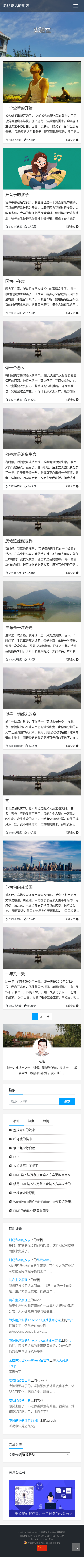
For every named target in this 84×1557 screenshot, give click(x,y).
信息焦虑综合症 (24, 1148)
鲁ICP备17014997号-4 (42, 1539)
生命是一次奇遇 (19, 627)
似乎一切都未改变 (21, 714)
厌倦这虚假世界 (19, 541)
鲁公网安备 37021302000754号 (44, 1543)
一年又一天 (15, 974)
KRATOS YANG (36, 1536)
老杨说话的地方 (16, 6)
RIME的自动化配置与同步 (31, 1211)
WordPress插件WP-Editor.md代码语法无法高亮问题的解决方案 (44, 1202)
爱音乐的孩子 (17, 194)
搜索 (67, 1101)
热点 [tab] (31, 1121)
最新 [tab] (16, 1121)
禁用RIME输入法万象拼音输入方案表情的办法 (44, 1184)
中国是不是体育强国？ (24, 1420)
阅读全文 (70, 140)
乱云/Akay (44, 1260)
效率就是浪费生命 (21, 454)
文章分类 (15, 1455)
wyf (70, 1320)
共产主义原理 (18, 1280)
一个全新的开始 (19, 108)
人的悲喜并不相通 (25, 1166)
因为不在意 (15, 281)
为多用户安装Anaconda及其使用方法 (35, 1320)
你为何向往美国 (19, 887)
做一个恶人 (15, 367)
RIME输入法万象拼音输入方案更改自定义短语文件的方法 (44, 1175)
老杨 (62, 1536)
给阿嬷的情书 (22, 1139)
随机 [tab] (46, 1121)
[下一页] (48, 1016)
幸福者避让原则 (24, 1193)
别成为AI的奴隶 (24, 1130)
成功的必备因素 (20, 1380)
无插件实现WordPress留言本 (29, 1360)
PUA (16, 1157)
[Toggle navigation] (76, 6)
